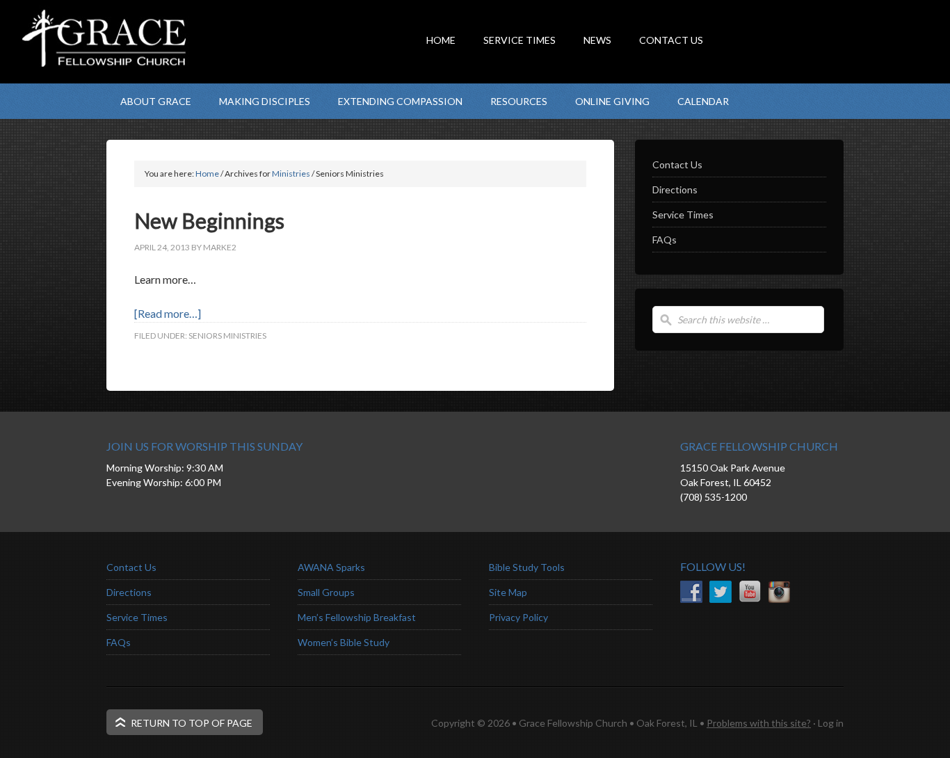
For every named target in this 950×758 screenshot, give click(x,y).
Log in (831, 723)
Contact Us (677, 164)
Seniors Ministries (227, 335)
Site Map (508, 592)
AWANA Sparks (331, 567)
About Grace (155, 101)
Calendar (703, 101)
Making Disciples (264, 101)
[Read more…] (167, 313)
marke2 (219, 247)
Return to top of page (191, 723)
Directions (675, 189)
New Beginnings (209, 220)
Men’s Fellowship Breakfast (357, 617)
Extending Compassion (400, 101)
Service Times (683, 214)
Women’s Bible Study (343, 642)
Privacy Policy (518, 617)
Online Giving (612, 101)
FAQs (664, 239)
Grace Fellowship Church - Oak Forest (245, 66)
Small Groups (326, 592)
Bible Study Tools (527, 567)
